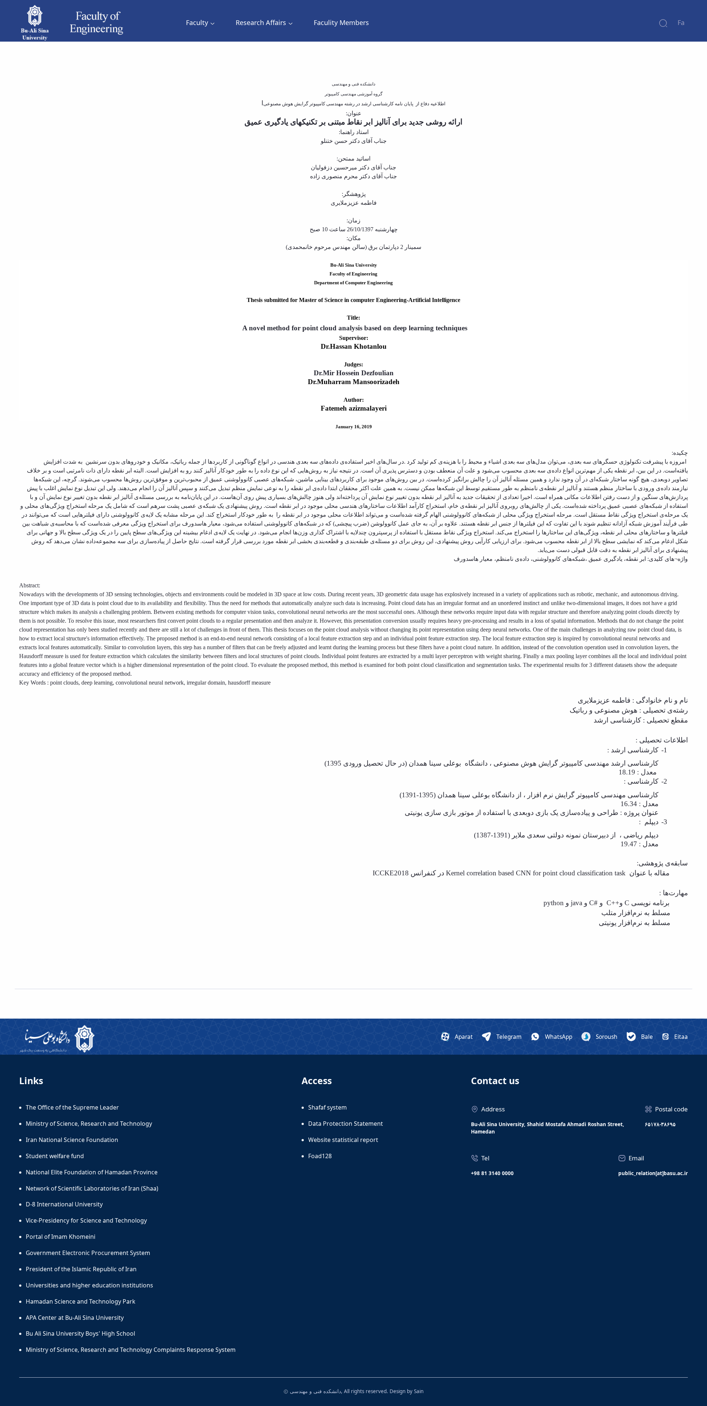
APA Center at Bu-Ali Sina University (75, 1318)
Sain (418, 1391)
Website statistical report (343, 1140)
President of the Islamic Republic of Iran (81, 1269)
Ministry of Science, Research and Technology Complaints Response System (131, 1350)
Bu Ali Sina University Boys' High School (80, 1333)
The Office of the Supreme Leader (72, 1107)
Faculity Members (341, 22)
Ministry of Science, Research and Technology (89, 1123)
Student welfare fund (55, 1156)
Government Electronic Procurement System (88, 1253)
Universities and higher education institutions (89, 1285)
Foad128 (320, 1156)
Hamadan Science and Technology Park (80, 1301)
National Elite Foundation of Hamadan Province (92, 1172)
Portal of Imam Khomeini (60, 1237)
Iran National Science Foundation (72, 1140)
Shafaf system (327, 1107)
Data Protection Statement (345, 1123)
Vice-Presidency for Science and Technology (86, 1220)
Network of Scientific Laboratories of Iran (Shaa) (92, 1188)
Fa (681, 22)
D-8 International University (64, 1204)
